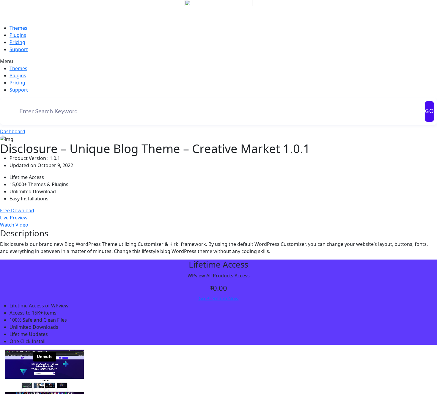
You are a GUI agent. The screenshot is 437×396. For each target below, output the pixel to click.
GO (429, 111)
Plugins (18, 35)
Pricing (17, 42)
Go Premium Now (219, 298)
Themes (18, 28)
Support (19, 49)
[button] (218, 61)
